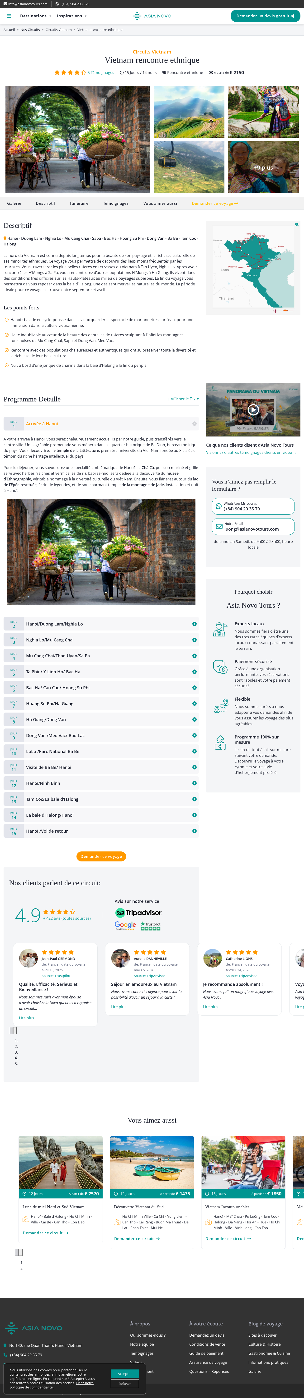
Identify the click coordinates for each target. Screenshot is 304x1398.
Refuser (125, 1383)
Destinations (33, 16)
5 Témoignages (101, 72)
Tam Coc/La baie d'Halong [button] (44, 799)
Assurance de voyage (208, 1362)
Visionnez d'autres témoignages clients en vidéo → (251, 452)
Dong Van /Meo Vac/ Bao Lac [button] (47, 736)
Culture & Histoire (264, 1344)
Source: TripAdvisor (149, 975)
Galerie (14, 203)
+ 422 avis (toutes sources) (67, 918)
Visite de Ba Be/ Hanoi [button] (40, 767)
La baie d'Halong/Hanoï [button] (42, 815)
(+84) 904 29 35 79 (26, 1355)
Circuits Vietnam (59, 29)
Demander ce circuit (42, 1233)
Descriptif (45, 203)
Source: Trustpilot (56, 975)
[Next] (15, 1030)
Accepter (125, 1373)
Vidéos (136, 1362)
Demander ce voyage (213, 203)
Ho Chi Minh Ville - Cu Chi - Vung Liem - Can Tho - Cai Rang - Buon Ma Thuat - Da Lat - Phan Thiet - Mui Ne (155, 1222)
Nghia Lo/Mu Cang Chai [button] (42, 640)
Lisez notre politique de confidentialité (52, 1385)
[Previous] (11, 1030)
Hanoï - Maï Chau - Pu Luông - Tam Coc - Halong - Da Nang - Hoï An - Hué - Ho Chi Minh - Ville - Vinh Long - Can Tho (247, 1222)
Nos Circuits (30, 29)
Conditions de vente (207, 1344)
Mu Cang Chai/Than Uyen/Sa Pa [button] (50, 656)
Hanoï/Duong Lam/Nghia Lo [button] (46, 624)
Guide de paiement (206, 1353)
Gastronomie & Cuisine (269, 1353)
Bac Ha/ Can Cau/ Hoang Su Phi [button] (50, 688)
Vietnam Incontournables (227, 1206)
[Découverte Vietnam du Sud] (152, 1162)
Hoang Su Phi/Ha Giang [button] (41, 704)
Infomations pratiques (268, 1362)
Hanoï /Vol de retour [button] (39, 831)
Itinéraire (79, 203)
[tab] (101, 423)
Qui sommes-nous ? (148, 1335)
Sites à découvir (262, 1335)
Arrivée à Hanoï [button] (34, 424)
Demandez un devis (206, 1335)
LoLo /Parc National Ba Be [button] (44, 752)
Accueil (9, 29)
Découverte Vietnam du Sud (139, 1206)
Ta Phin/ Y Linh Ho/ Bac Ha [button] (45, 672)
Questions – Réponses (209, 1371)
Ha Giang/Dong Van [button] (38, 720)
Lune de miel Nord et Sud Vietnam (54, 1206)
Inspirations (69, 16)
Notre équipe (142, 1344)
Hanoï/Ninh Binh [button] (35, 783)
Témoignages (115, 203)
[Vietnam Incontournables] (243, 1162)
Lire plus (26, 1018)
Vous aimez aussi (160, 203)
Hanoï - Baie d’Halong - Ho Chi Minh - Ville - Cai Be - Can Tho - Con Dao (61, 1219)
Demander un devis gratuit (264, 16)
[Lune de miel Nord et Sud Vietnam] (61, 1162)
